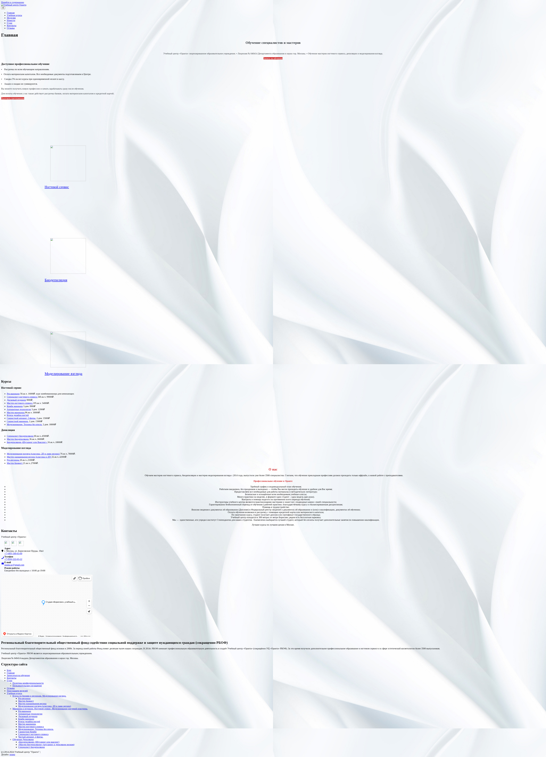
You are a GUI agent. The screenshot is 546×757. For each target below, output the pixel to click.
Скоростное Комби (27, 732)
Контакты (11, 25)
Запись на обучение (273, 58)
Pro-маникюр (13, 394)
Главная (11, 13)
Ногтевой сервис (57, 187)
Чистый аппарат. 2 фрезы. (30, 737)
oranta (12, 754)
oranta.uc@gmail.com (14, 565)
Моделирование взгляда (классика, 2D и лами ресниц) (33, 454)
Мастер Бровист (15, 463)
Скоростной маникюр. (18, 421)
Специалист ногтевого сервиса (22, 397)
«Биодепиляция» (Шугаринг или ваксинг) (38, 742)
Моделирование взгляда (63, 374)
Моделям (11, 18)
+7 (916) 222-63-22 (13, 559)
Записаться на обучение (18, 675)
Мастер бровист (26, 701)
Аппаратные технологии (19, 409)
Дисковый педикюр (16, 400)
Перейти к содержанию (12, 2)
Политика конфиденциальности (28, 683)
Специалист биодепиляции (20, 436)
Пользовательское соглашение (27, 685)
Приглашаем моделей (17, 691)
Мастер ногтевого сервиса (20, 403)
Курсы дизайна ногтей (18, 415)
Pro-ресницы (13, 460)
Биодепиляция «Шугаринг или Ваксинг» (27, 442)
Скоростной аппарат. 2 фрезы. (21, 418)
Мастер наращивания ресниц (32, 703)
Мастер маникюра (16, 412)
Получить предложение (12, 98)
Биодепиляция (56, 280)
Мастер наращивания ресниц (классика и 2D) (29, 457)
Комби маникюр (15, 406)
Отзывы (11, 28)
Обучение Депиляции (23, 739)
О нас (9, 23)
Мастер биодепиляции (18, 439)
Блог (9, 670)
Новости (11, 20)
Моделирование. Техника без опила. (24, 424)
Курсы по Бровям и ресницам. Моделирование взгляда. (39, 696)
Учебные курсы (14, 15)
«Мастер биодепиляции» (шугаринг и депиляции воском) (46, 744)
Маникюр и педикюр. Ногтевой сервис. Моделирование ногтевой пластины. (50, 708)
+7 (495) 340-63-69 (13, 553)
